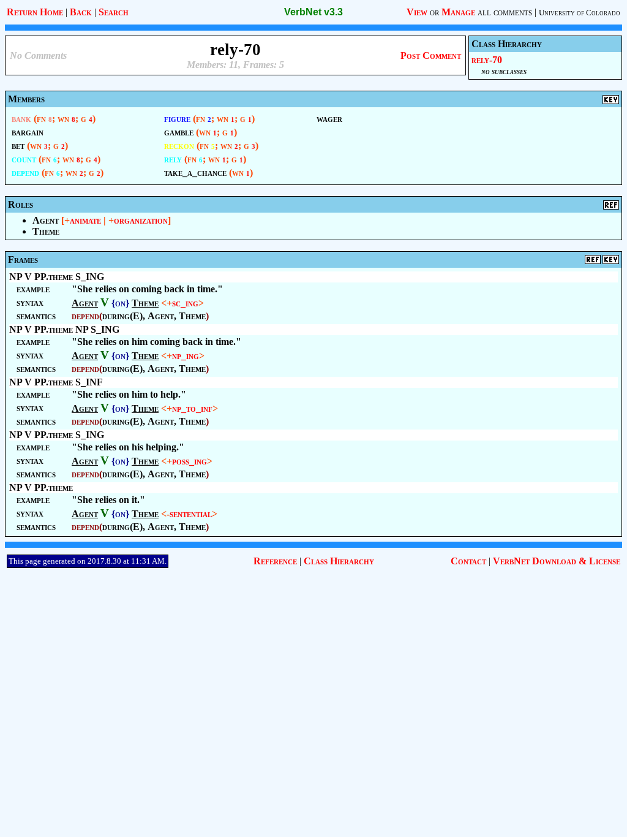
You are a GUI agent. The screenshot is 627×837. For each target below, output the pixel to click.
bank (21, 118)
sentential (191, 514)
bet (18, 145)
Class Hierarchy (339, 561)
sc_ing (185, 303)
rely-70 (486, 60)
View (417, 12)
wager (329, 118)
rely (173, 159)
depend (25, 172)
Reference (275, 561)
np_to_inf (192, 408)
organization (141, 220)
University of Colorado (579, 12)
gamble (178, 132)
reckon (179, 145)
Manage (458, 12)
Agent (45, 220)
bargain (27, 132)
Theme (45, 231)
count (24, 159)
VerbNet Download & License (556, 561)
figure (177, 118)
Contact (468, 561)
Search (114, 12)
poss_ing (189, 461)
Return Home (35, 12)
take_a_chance (195, 172)
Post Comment (430, 55)
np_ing (185, 355)
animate (85, 220)
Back (81, 12)
